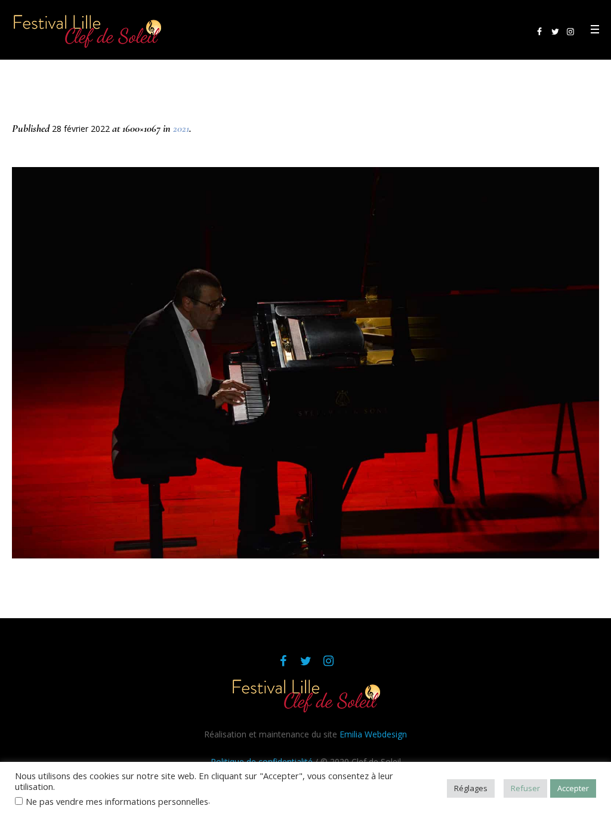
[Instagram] (570, 32)
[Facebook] (539, 32)
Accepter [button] (573, 788)
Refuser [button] (525, 788)
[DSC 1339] (305, 362)
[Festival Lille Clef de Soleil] (305, 694)
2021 (181, 128)
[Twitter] (555, 32)
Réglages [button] (470, 788)
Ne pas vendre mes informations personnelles (117, 801)
